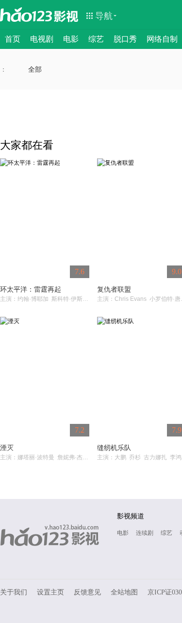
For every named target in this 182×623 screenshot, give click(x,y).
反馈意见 (87, 592)
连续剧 (144, 533)
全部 (35, 69)
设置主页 (50, 592)
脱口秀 (125, 39)
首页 (12, 39)
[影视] (66, 15)
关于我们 (13, 592)
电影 (71, 39)
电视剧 (41, 39)
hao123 (26, 14)
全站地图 (124, 592)
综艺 (96, 39)
